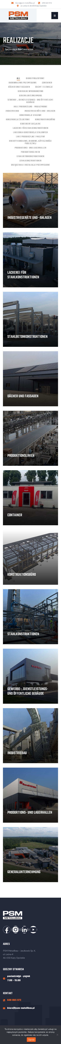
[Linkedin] (24, 929)
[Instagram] (15, 929)
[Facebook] (6, 929)
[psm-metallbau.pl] (18, 15)
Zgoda (31, 1039)
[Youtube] (33, 929)
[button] (54, 15)
